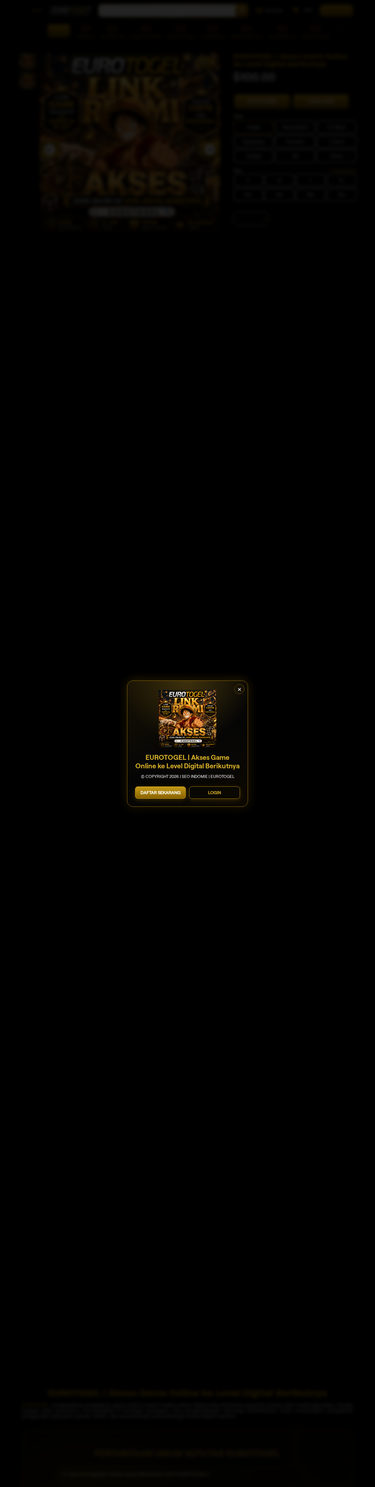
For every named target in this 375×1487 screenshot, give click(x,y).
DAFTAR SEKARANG (161, 792)
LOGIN (214, 792)
